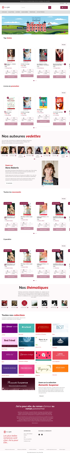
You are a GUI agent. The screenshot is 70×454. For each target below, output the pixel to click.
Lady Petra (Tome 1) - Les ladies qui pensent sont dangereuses (10, 217)
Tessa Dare (24, 67)
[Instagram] (42, 434)
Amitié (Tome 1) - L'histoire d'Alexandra (10, 65)
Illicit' (3, 361)
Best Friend (4, 349)
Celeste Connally (9, 220)
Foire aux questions (28, 439)
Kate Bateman (41, 68)
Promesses (21, 375)
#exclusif (21, 334)
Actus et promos (40, 12)
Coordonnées (41, 449)
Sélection (54, 375)
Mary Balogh (8, 115)
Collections (11, 12)
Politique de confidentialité (21, 449)
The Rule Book (40, 109)
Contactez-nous (27, 441)
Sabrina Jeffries (41, 220)
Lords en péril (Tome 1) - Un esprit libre (43, 217)
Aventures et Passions (41, 334)
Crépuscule (21, 348)
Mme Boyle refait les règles (26, 216)
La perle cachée (8, 112)
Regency (38, 375)
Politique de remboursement (10, 449)
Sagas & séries (24, 12)
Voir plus (64, 44)
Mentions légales (62, 449)
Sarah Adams (40, 112)
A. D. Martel (56, 115)
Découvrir (41, 396)
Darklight (54, 347)
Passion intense (5, 375)
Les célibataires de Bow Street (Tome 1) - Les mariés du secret (43, 65)
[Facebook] (39, 434)
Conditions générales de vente (51, 449)
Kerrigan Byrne (9, 68)
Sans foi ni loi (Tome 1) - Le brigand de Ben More (58, 65)
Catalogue (4, 12)
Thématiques (32, 12)
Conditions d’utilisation (32, 449)
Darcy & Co (38, 347)
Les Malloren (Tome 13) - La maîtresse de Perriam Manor (59, 217)
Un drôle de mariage (25, 64)
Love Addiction (56, 361)
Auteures (18, 12)
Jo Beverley (56, 220)
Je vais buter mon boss (58, 112)
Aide (25, 437)
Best (53, 334)
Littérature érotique (23, 361)
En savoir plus (9, 183)
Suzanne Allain (25, 219)
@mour (3, 334)
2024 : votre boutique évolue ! (28, 434)
